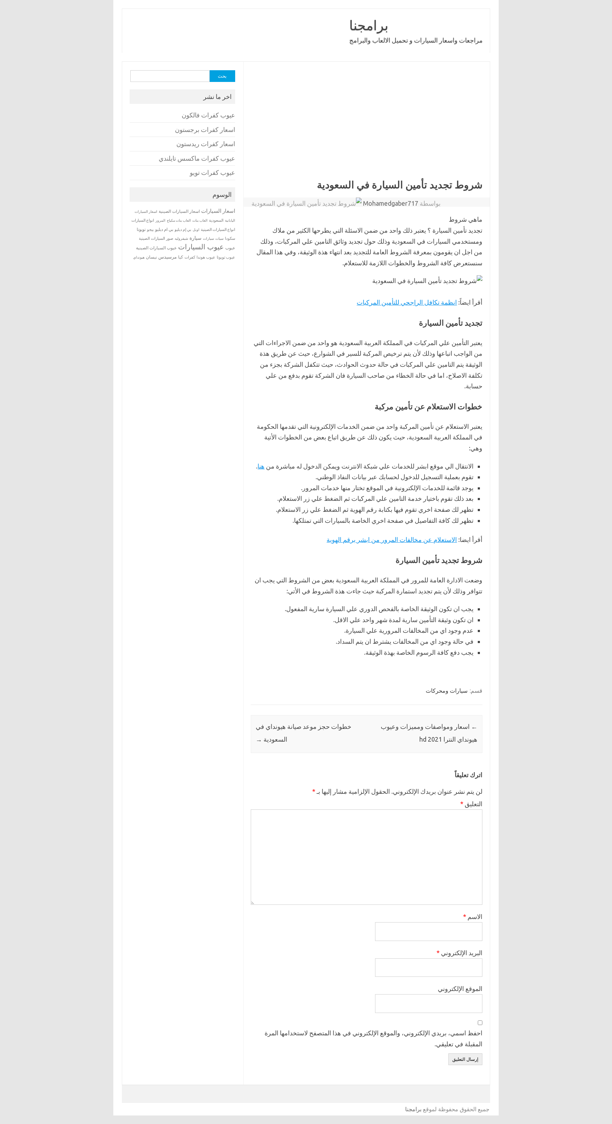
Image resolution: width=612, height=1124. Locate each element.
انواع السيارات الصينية (218, 229)
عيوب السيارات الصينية (156, 247)
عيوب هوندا (206, 257)
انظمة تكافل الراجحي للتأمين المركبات (407, 302)
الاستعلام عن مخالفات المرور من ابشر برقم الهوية (392, 539)
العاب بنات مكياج (179, 220)
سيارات (208, 238)
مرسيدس (167, 256)
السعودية (216, 220)
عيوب (230, 247)
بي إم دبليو (183, 229)
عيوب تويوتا (226, 257)
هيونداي (138, 257)
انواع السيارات (142, 220)
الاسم (472, 916)
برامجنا (369, 25)
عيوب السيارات (201, 247)
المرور (160, 220)
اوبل (196, 230)
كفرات (190, 257)
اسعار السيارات (218, 211)
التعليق (471, 803)
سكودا (230, 238)
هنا (261, 466)
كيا (180, 257)
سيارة (195, 238)
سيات (219, 238)
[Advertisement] (291, 125)
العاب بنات (200, 220)
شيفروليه (181, 238)
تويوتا (141, 229)
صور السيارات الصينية (156, 238)
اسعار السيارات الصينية (179, 211)
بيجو (150, 229)
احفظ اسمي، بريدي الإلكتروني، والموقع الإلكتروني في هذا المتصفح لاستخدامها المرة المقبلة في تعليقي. (373, 1038)
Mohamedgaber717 (390, 203)
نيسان (151, 257)
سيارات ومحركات (447, 690)
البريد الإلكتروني (459, 952)
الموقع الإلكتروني (460, 988)
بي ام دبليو (164, 229)
